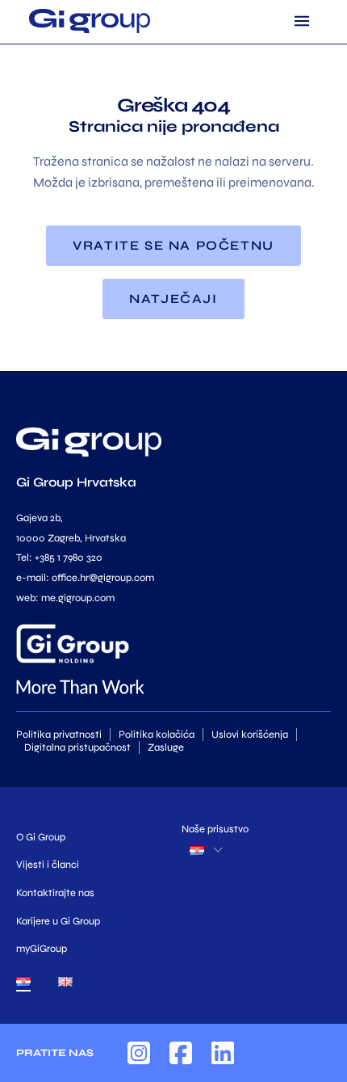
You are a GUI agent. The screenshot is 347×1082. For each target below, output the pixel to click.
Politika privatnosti (59, 734)
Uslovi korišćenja (249, 734)
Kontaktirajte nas (55, 892)
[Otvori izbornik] (302, 21)
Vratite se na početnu (173, 245)
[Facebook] (181, 1053)
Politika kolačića (156, 734)
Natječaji (173, 298)
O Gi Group (40, 837)
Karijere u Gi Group (58, 921)
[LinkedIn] (223, 1053)
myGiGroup (41, 948)
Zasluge (166, 747)
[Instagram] (139, 1053)
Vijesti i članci (47, 864)
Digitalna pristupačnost (77, 747)
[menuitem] (23, 985)
